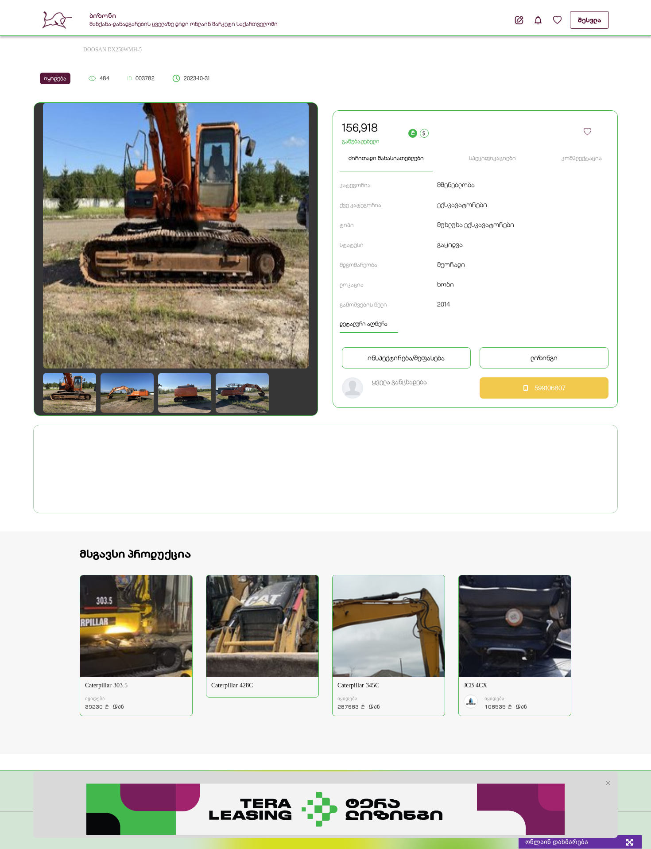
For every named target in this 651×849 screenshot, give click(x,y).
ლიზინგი (544, 357)
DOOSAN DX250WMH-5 (112, 50)
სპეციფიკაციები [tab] (492, 158)
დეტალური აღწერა (364, 324)
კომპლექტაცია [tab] (582, 158)
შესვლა (589, 19)
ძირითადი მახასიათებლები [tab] (386, 158)
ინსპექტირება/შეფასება (406, 357)
